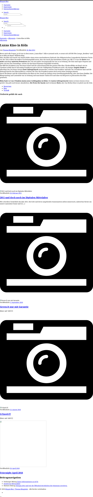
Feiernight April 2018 (11, 472)
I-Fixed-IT (5, 413)
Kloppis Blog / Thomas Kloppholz (16, 489)
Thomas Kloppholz (9, 50)
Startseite (3, 38)
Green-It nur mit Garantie (14, 306)
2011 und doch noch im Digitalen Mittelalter (24, 197)
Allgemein (11, 38)
